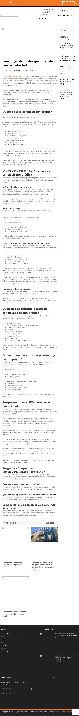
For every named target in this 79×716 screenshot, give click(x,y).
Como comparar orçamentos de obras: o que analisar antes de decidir (65, 634)
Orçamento (4, 649)
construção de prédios (12, 76)
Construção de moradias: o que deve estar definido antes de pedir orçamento (68, 58)
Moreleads (54, 712)
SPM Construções (18, 712)
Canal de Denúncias (7, 652)
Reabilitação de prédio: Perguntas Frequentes (12, 563)
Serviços (3, 637)
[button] (75, 21)
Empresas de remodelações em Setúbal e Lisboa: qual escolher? (14, 613)
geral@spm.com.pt (8, 693)
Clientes (3, 640)
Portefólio (4, 643)
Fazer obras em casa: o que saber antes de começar (67, 81)
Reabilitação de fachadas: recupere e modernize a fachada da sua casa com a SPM (42, 565)
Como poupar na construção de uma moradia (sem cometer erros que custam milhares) (67, 94)
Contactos (4, 646)
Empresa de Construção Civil (10, 634)
